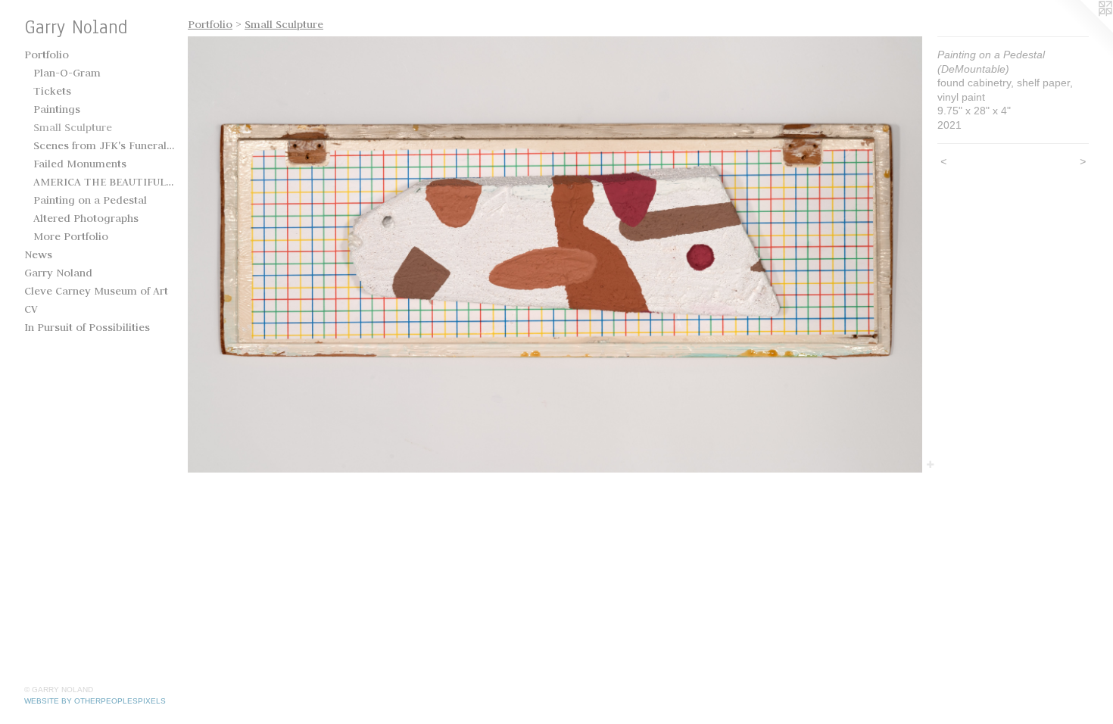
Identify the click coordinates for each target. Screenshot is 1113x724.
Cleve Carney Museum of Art (96, 291)
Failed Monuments (79, 163)
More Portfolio (70, 236)
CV (31, 309)
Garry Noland (58, 272)
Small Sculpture (72, 127)
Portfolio (46, 54)
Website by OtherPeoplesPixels (95, 701)
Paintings (56, 109)
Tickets (52, 91)
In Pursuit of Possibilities (87, 327)
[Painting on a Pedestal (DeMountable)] (555, 254)
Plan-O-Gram (67, 73)
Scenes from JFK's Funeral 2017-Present (104, 145)
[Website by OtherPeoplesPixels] (1082, 30)
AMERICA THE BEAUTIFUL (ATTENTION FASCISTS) (104, 182)
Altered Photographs (86, 218)
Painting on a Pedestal (90, 200)
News (38, 254)
